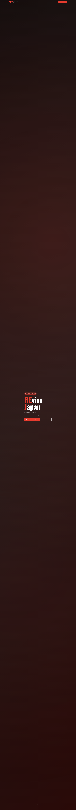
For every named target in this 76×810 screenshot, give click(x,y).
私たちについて (37, 2)
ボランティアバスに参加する (33, 419)
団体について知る (46, 419)
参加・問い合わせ (62, 2)
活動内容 (43, 2)
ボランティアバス (49, 2)
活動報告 (55, 2)
